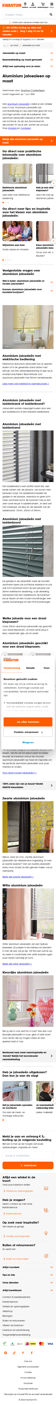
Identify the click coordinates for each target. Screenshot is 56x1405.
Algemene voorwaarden (28, 1367)
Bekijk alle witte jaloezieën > (17, 963)
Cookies (28, 1372)
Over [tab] (47, 667)
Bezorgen (7, 1316)
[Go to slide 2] (5, 202)
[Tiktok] (14, 1353)
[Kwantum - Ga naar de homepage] (11, 5)
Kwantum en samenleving (15, 1330)
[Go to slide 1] (3, 202)
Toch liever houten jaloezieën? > (19, 772)
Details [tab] (30, 667)
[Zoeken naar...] (51, 14)
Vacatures (28, 1383)
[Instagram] (5, 1353)
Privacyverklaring (28, 1378)
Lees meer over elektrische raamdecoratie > (25, 383)
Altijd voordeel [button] (10, 1267)
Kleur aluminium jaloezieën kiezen (46, 246)
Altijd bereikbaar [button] (12, 1290)
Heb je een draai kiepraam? (45, 189)
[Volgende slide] (53, 183)
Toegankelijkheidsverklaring (16, 1334)
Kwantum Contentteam (33, 90)
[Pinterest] (23, 1353)
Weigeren (28, 742)
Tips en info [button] (8, 1275)
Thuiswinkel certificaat (28, 1389)
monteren (26, 128)
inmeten (12, 128)
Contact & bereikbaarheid (16, 1297)
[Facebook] (32, 1353)
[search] (28, 14)
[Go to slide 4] (10, 260)
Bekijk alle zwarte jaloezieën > (18, 876)
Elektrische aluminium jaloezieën (14, 189)
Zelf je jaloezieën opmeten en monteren (17, 1106)
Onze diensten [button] (10, 1282)
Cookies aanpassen (26, 732)
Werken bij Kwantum (12, 1325)
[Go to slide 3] (8, 202)
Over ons (28, 1361)
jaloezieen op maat (31, 45)
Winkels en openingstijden (19, 1191)
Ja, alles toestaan (28, 721)
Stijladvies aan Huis (13, 245)
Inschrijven (30, 1165)
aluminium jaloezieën (18, 104)
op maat (14, 45)
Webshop (7, 1311)
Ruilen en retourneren (17, 1258)
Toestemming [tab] (12, 667)
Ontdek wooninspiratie (18, 1236)
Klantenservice (13, 1213)
